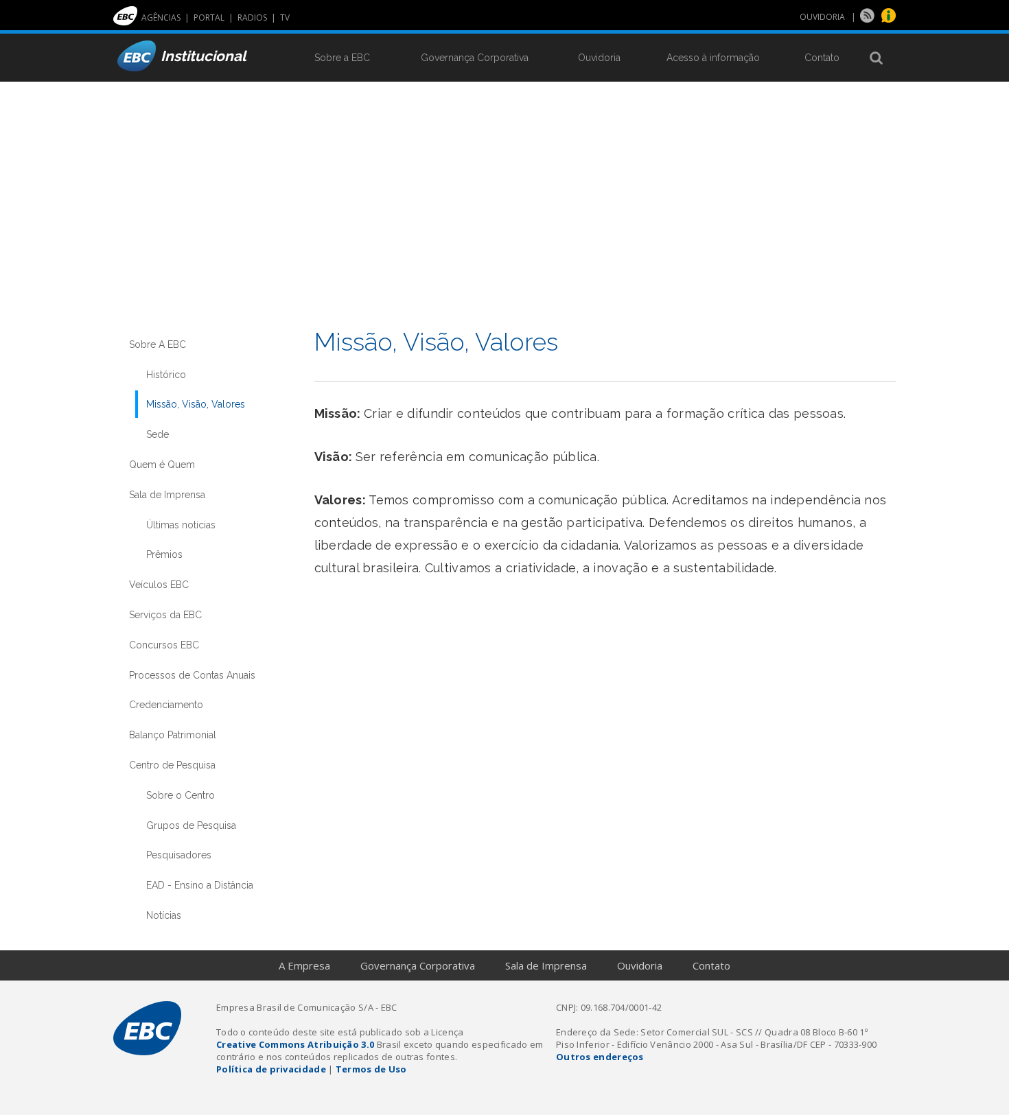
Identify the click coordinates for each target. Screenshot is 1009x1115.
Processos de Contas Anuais (192, 675)
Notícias (163, 915)
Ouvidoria (599, 57)
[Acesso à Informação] (888, 19)
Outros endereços (600, 1057)
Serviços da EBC (165, 614)
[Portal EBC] (125, 22)
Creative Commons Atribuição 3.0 (295, 1044)
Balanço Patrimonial (172, 734)
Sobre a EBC (342, 57)
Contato (821, 57)
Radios (254, 17)
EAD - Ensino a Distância (199, 885)
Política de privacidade (271, 1069)
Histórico (166, 374)
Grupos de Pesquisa (191, 825)
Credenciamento (166, 704)
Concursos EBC (164, 644)
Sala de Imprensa (167, 494)
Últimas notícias (181, 524)
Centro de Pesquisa (172, 765)
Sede (157, 434)
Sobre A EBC (157, 344)
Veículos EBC (159, 584)
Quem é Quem (162, 464)
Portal (211, 17)
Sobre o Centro (180, 795)
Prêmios (164, 554)
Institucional (203, 55)
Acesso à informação (713, 57)
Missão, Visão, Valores (195, 404)
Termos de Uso (371, 1069)
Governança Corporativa (475, 57)
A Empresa (304, 965)
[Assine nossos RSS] (868, 19)
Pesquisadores (178, 854)
